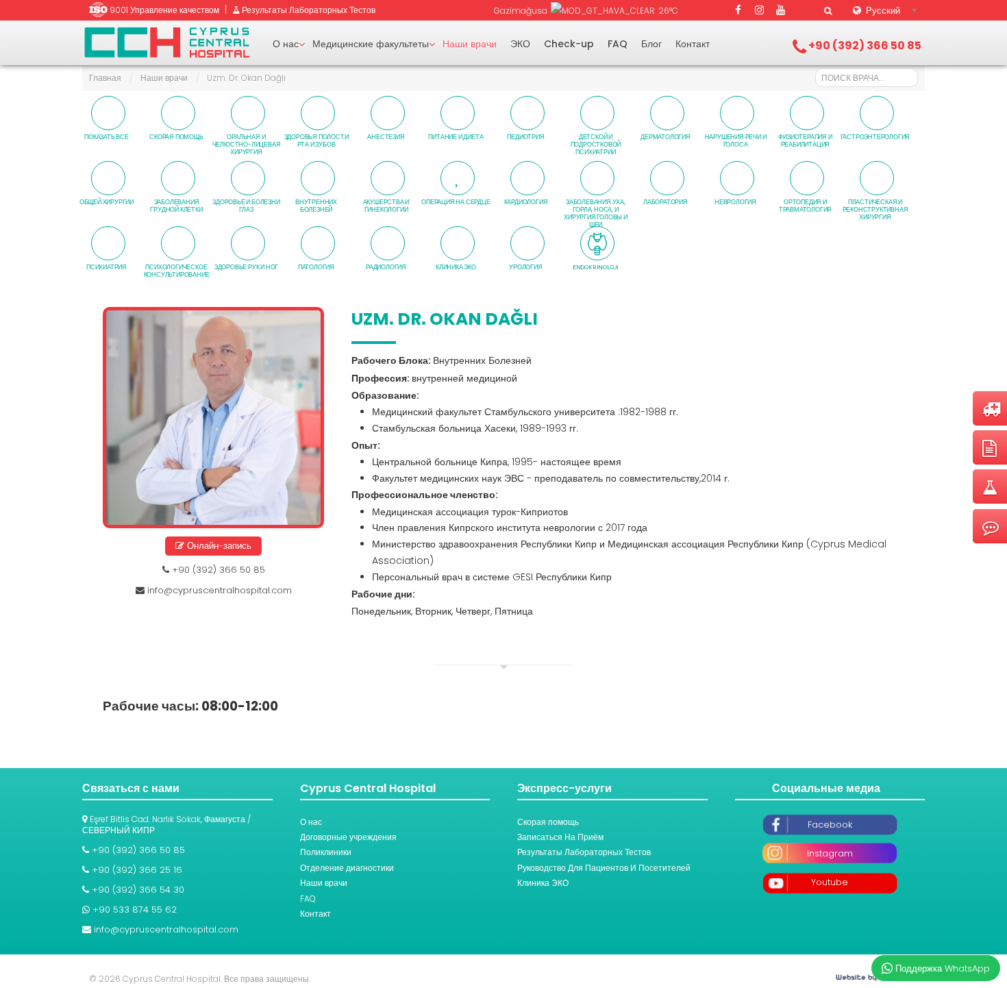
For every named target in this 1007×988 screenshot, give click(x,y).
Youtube (829, 882)
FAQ (617, 44)
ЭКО (520, 44)
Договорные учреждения (348, 837)
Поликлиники (325, 852)
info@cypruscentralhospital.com (219, 590)
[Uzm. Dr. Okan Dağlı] (213, 417)
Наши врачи (470, 44)
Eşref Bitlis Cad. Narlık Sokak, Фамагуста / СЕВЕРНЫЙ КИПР (166, 824)
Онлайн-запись (217, 545)
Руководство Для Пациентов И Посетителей (604, 868)
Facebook (830, 824)
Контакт (692, 44)
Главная (105, 78)
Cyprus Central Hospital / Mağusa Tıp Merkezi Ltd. (167, 42)
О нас (286, 44)
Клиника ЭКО (543, 883)
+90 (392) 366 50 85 (217, 569)
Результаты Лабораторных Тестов (584, 852)
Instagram (830, 853)
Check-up (569, 44)
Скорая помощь (548, 822)
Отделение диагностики (347, 868)
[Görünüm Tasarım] (863, 978)
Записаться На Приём (560, 837)
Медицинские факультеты (370, 44)
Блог (651, 44)
